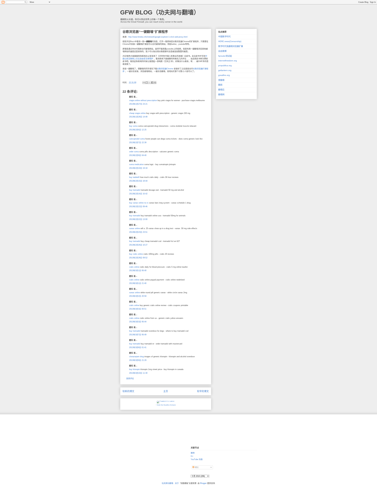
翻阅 (220, 85)
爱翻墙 (221, 80)
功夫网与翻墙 (167, 483)
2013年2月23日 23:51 (138, 232)
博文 (196, 467)
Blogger (203, 483)
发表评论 (130, 378)
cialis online (134, 267)
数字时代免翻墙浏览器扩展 (230, 46)
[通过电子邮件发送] (143, 82)
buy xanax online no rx (138, 203)
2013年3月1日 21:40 (137, 283)
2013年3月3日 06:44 (137, 322)
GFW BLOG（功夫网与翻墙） (160, 12)
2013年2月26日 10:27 (138, 245)
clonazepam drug (136, 356)
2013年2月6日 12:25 (137, 130)
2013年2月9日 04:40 (137, 155)
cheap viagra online (137, 113)
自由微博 (222, 51)
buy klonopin (134, 369)
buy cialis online (136, 254)
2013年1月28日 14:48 (138, 117)
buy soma (133, 126)
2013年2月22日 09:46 (138, 206)
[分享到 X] (149, 82)
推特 (193, 453)
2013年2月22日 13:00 (138, 219)
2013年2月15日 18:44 (138, 181)
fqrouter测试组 (225, 56)
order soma (134, 151)
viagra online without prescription (143, 100)
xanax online (134, 228)
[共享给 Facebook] (152, 82)
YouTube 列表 (197, 459)
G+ (192, 456)
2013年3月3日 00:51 (137, 309)
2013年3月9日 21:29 (137, 360)
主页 (165, 391)
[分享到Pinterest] (155, 82)
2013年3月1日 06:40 (137, 270)
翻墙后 (221, 89)
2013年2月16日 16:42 (138, 194)
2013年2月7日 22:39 (137, 142)
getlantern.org (224, 70)
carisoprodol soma (137, 139)
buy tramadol (134, 190)
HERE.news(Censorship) (229, 41)
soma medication (136, 164)
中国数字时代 (224, 36)
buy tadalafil (134, 177)
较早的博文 (203, 391)
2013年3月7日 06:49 (137, 335)
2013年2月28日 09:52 (138, 258)
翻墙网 (221, 94)
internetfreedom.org (227, 60)
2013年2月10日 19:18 (138, 168)
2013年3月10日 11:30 (138, 373)
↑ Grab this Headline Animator (166, 405)
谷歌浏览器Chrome (165, 69)
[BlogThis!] (146, 82)
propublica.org (225, 65)
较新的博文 (128, 391)
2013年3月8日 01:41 (137, 347)
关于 (177, 483)
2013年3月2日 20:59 (137, 296)
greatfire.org (224, 75)
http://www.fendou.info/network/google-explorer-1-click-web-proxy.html (157, 37)
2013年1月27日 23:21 (138, 104)
